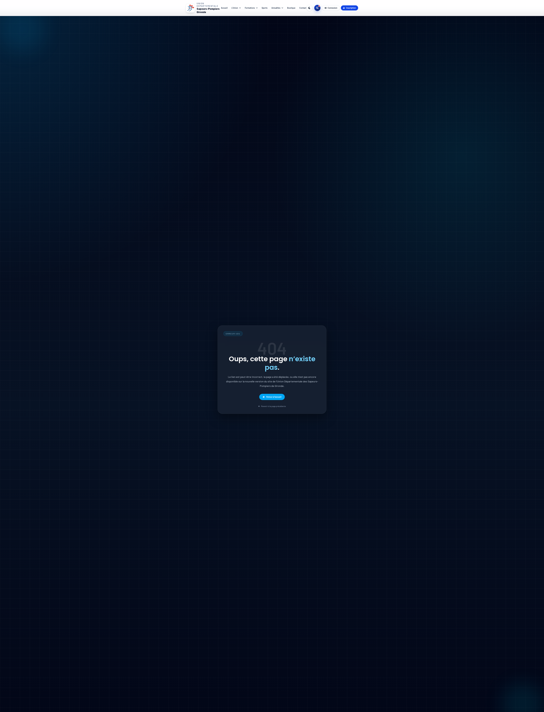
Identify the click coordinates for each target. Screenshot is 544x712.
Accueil (224, 8)
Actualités (275, 8)
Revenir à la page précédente (273, 406)
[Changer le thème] (309, 8)
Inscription (351, 8)
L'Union (234, 8)
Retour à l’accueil (273, 397)
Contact (302, 8)
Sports (264, 8)
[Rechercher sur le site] (317, 8)
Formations (250, 8)
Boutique (291, 8)
